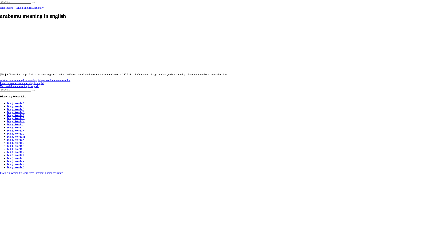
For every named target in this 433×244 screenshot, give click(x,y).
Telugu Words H (16, 121)
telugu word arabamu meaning (54, 80)
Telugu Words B (15, 106)
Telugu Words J (15, 127)
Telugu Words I (15, 124)
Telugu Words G (16, 118)
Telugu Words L (15, 133)
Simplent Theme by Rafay (49, 172)
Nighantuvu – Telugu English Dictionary (22, 7)
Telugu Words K (16, 130)
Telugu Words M (16, 136)
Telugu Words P (15, 145)
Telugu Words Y (15, 164)
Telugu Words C (15, 109)
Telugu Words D (16, 112)
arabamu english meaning (23, 80)
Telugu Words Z (15, 167)
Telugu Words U (16, 158)
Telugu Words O (16, 142)
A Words (4, 80)
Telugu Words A (15, 103)
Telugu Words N (16, 139)
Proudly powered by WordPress (17, 172)
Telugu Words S (15, 151)
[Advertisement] (101, 46)
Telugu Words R (15, 148)
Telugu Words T (15, 155)
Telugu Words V (16, 161)
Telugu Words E (15, 115)
